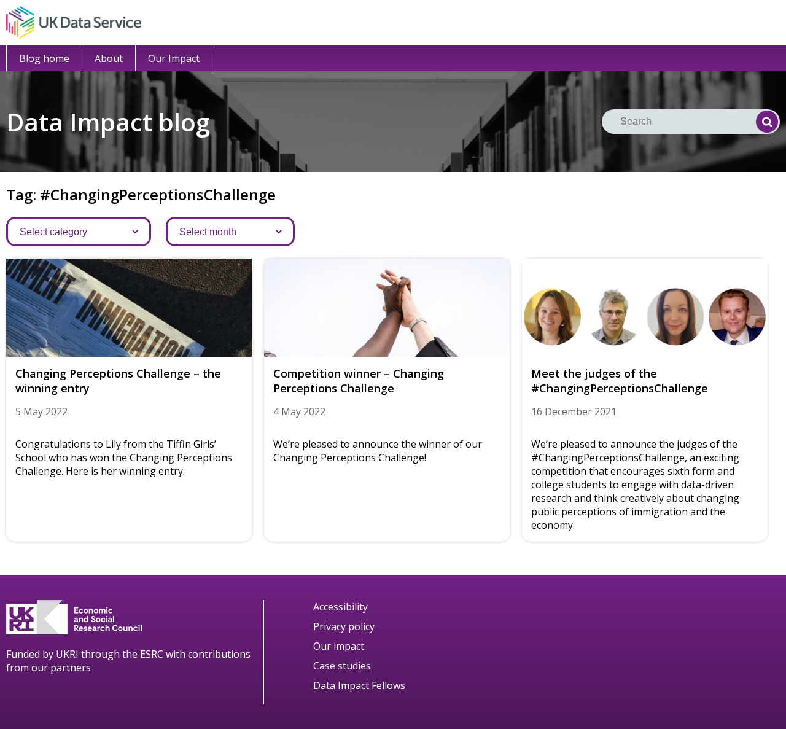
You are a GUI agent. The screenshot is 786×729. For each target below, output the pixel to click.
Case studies (342, 665)
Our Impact (174, 58)
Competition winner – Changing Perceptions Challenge (358, 381)
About (109, 58)
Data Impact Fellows (359, 685)
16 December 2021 (574, 411)
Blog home (44, 58)
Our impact (338, 646)
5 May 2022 (41, 411)
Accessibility (340, 607)
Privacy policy (344, 626)
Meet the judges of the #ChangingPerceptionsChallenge (619, 381)
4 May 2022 (299, 411)
